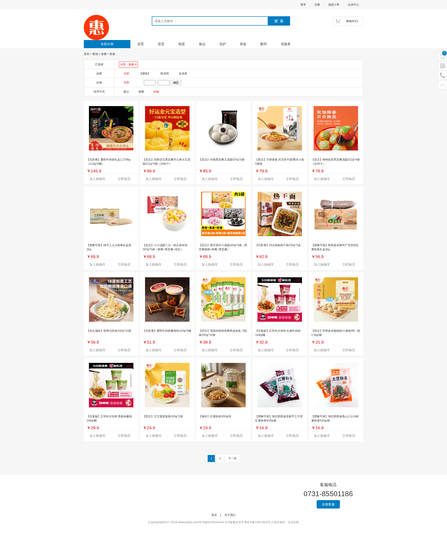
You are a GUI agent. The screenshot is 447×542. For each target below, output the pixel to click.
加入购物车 (97, 179)
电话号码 (442, 75)
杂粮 (104, 54)
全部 (126, 73)
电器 (181, 44)
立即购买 (124, 179)
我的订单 (333, 4)
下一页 (232, 458)
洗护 (222, 44)
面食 (112, 54)
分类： (128, 64)
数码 (263, 44)
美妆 (243, 44)
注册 (317, 4)
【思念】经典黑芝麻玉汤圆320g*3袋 (221, 159)
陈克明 (164, 73)
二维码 (442, 65)
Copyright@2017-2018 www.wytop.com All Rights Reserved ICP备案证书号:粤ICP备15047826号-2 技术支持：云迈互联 (223, 522)
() (352, 21)
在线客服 (328, 504)
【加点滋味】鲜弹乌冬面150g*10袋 (109, 330)
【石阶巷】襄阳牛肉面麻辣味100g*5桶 (167, 330)
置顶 (442, 85)
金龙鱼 (183, 73)
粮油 (95, 54)
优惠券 (286, 44)
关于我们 (230, 515)
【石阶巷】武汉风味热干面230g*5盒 (278, 245)
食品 (202, 44)
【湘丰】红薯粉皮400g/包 (215, 416)
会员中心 (353, 4)
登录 (303, 4)
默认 (126, 91)
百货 (161, 44)
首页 (140, 44)
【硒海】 (144, 73)
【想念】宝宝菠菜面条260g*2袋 (163, 416)
